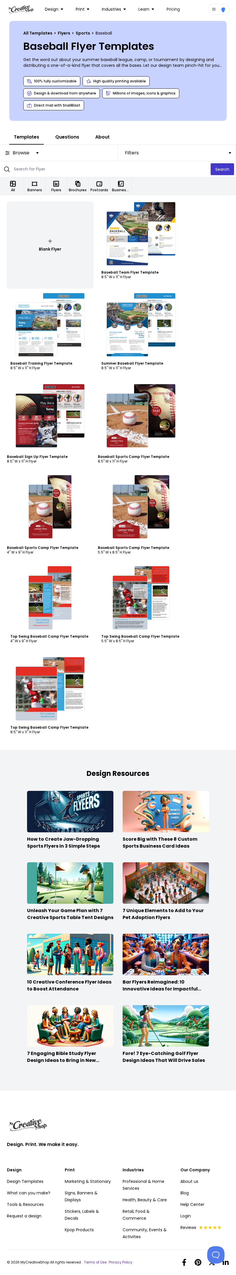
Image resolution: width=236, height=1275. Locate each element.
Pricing (173, 9)
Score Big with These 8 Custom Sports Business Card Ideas (160, 842)
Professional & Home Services (143, 1185)
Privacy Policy (120, 1262)
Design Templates (25, 1181)
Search (222, 169)
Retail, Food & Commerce (136, 1214)
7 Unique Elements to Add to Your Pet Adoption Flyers (163, 914)
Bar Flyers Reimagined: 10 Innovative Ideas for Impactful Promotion (160, 989)
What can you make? (28, 1193)
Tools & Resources (25, 1204)
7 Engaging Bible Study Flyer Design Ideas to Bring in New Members (61, 1060)
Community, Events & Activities (145, 1233)
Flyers (64, 33)
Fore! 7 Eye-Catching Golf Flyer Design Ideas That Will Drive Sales (164, 1057)
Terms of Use (95, 1262)
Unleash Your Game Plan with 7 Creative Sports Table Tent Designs (70, 914)
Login (185, 1216)
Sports (83, 33)
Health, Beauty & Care (145, 1200)
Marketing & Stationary (88, 1181)
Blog (184, 1193)
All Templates (38, 33)
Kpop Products (79, 1230)
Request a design (24, 1216)
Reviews (188, 1227)
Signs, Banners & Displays (81, 1196)
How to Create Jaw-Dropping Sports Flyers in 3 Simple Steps (63, 842)
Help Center (192, 1204)
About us (189, 1181)
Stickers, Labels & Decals (82, 1214)
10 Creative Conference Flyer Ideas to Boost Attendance (69, 985)
